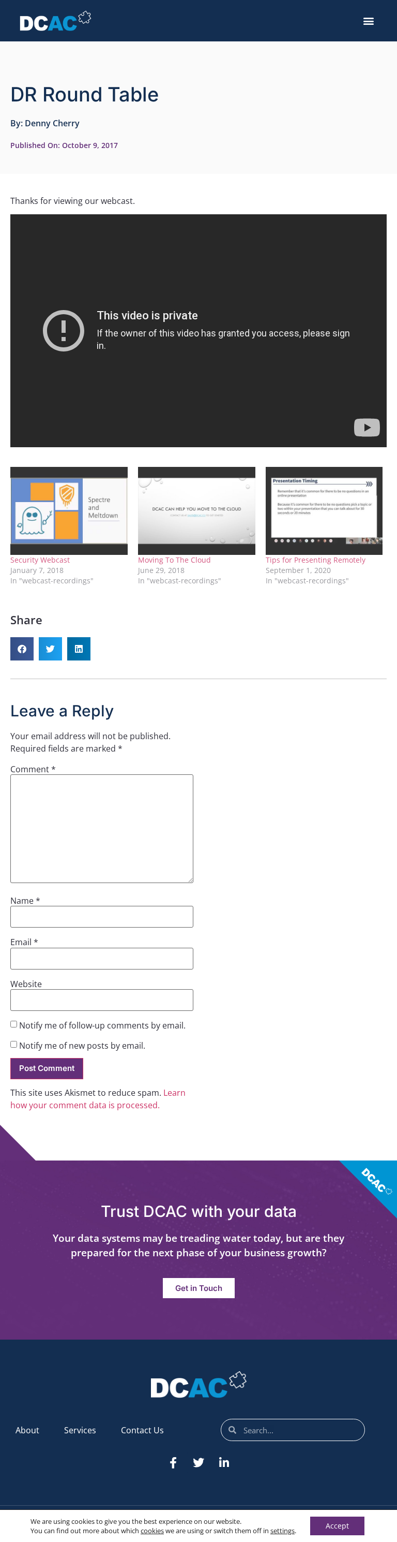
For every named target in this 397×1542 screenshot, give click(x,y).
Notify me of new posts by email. (82, 1045)
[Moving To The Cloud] (196, 511)
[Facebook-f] (173, 1462)
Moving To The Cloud (174, 560)
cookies (152, 1530)
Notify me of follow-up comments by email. (102, 1025)
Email (24, 942)
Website (26, 984)
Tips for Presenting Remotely (315, 560)
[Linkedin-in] (223, 1462)
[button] (368, 21)
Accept (337, 1526)
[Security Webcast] (69, 511)
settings (282, 1530)
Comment (33, 769)
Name (25, 901)
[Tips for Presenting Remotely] (324, 511)
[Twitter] (198, 1462)
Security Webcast (40, 560)
